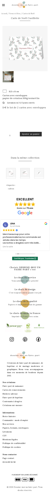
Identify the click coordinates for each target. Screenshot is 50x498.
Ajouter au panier (31, 134)
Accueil (4, 13)
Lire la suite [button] (8, 247)
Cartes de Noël (28, 13)
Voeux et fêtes (14, 13)
